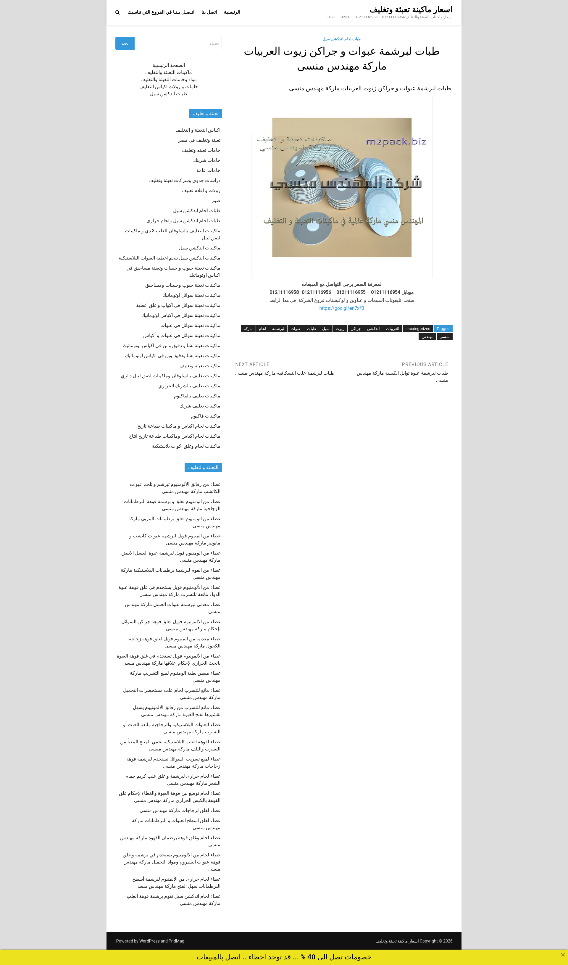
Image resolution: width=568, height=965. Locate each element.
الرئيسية (232, 12)
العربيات (392, 328)
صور (216, 200)
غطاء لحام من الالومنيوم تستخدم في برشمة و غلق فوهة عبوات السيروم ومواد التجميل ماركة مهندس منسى (171, 862)
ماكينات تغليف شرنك (200, 406)
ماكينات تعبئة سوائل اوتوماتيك (191, 295)
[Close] (563, 955)
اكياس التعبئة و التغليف (197, 130)
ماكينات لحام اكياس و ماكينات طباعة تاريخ (178, 426)
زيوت (340, 328)
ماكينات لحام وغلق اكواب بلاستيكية (186, 446)
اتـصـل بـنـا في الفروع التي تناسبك (161, 12)
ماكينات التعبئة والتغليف (168, 72)
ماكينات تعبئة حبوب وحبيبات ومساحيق (182, 285)
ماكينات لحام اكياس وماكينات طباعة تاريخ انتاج (174, 436)
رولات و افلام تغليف (201, 190)
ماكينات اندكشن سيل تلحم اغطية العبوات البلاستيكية (169, 258)
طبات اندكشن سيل (168, 93)
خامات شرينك (206, 160)
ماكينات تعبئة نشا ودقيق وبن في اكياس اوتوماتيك (172, 355)
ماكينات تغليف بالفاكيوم (197, 396)
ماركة (248, 328)
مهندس (427, 336)
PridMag (176, 941)
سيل (326, 328)
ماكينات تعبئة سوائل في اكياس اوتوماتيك (180, 315)
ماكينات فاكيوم (205, 416)
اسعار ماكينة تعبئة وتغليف (411, 9)
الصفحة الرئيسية (169, 65)
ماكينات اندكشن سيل (199, 248)
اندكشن (373, 328)
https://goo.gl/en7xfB (342, 308)
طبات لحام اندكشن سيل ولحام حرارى (183, 220)
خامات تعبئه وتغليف (201, 150)
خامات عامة (208, 170)
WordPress (149, 941)
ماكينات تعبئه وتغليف (200, 365)
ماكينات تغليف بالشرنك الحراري (189, 386)
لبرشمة (278, 328)
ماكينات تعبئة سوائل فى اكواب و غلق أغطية (178, 305)
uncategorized (418, 328)
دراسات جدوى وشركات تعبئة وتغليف (184, 180)
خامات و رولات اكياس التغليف (168, 86)
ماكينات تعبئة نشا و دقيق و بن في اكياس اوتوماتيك (171, 345)
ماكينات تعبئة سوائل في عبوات (190, 325)
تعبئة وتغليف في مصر (199, 140)
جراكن (356, 328)
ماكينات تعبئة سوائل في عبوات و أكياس (181, 335)
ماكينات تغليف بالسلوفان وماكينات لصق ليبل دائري (170, 375)
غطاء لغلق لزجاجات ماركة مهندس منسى (180, 810)
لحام (262, 328)
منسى (445, 336)
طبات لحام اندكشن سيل (341, 39)
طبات (311, 328)
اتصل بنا (209, 12)
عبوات (296, 328)
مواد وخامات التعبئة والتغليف (169, 79)
